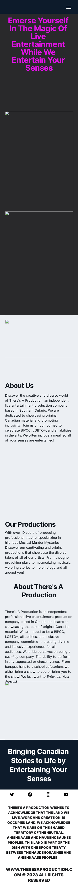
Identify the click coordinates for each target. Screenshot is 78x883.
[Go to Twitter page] (14, 794)
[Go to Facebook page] (32, 794)
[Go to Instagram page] (50, 794)
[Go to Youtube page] (66, 794)
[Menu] (68, 7)
